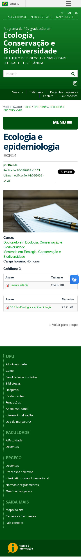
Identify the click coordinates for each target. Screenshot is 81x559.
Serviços (17, 92)
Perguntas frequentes (64, 92)
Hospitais (12, 390)
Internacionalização (19, 415)
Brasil (9, 4)
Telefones (36, 92)
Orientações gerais (19, 491)
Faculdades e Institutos (21, 377)
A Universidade (16, 364)
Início (27, 107)
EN (69, 12)
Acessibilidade (17, 17)
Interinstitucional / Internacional (27, 478)
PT (62, 12)
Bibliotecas (13, 383)
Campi (10, 371)
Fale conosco (69, 96)
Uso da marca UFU (18, 422)
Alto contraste (41, 17)
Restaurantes (15, 396)
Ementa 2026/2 (19, 285)
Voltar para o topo (64, 325)
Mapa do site (64, 17)
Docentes (12, 447)
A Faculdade (14, 440)
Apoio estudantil (17, 409)
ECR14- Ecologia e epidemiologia (31, 307)
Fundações (13, 402)
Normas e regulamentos (22, 485)
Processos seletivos (19, 472)
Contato (48, 96)
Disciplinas (41, 107)
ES (76, 12)
